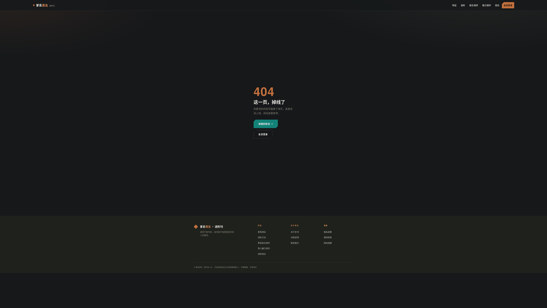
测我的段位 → (265, 123)
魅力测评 (486, 5)
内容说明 (295, 237)
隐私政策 (328, 231)
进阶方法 (262, 237)
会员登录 (508, 5)
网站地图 (328, 242)
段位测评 (473, 5)
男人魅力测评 (264, 248)
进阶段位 (262, 253)
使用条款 (328, 237)
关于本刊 (295, 231)
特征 (454, 5)
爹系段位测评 (264, 242)
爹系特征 (262, 231)
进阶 (463, 5)
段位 (497, 5)
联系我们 (295, 242)
